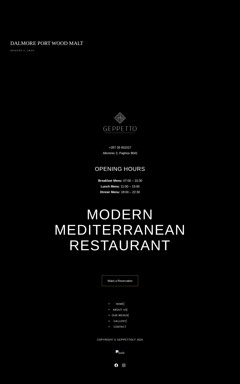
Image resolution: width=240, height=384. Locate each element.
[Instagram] (124, 365)
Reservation (195, 21)
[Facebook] (116, 365)
